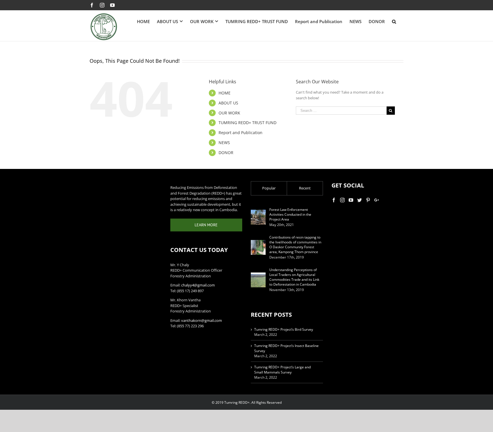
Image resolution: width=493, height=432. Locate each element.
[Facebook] (334, 200)
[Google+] (376, 200)
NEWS (224, 142)
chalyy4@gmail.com (198, 285)
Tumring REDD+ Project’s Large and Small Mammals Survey (282, 370)
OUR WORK (229, 113)
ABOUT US (228, 103)
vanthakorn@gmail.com (201, 320)
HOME (225, 93)
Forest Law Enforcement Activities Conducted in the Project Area (290, 214)
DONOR (226, 152)
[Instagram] (342, 200)
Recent (305, 188)
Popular (269, 188)
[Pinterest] (368, 200)
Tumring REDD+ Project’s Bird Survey (283, 329)
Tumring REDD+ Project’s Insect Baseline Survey (286, 348)
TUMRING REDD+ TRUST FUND (247, 122)
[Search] (394, 21)
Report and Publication (240, 132)
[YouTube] (351, 200)
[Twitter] (359, 200)
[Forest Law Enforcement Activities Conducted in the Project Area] (258, 217)
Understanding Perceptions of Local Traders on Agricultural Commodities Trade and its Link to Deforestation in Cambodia (294, 277)
